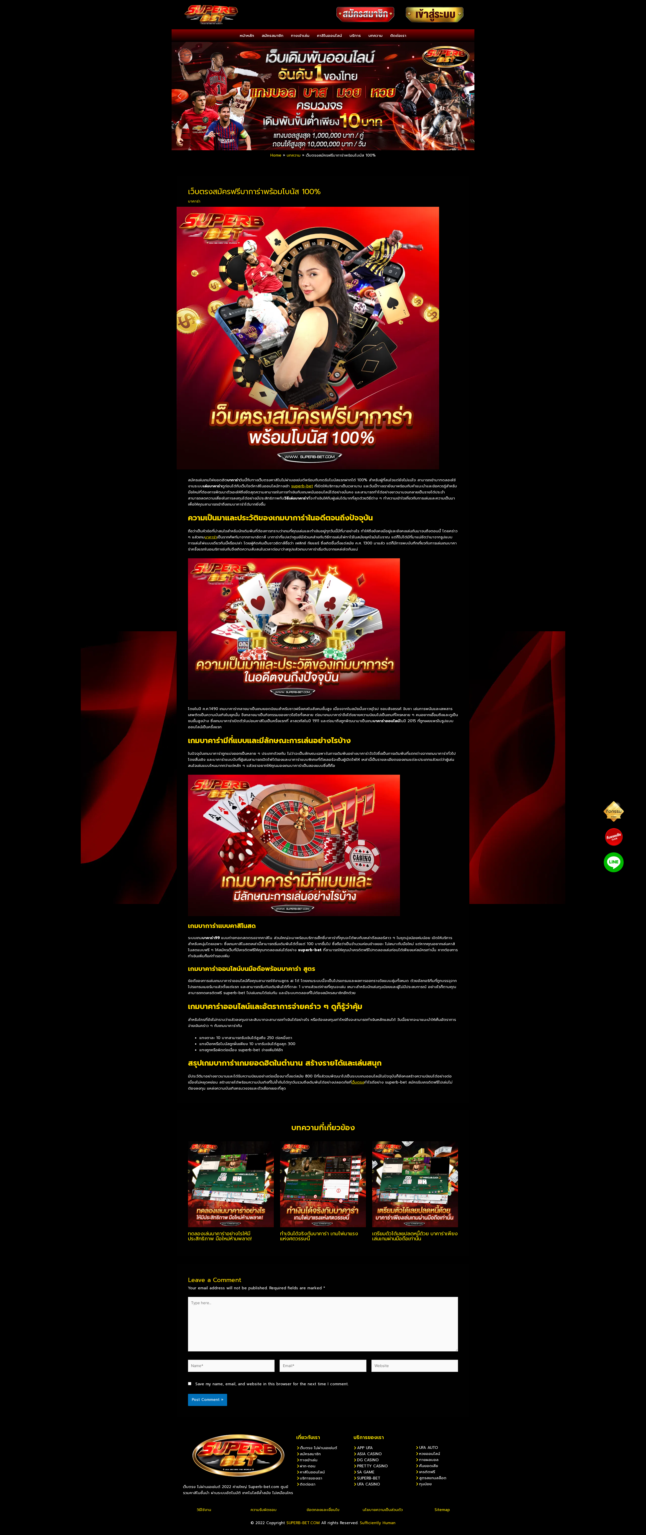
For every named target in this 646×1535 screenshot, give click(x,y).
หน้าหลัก (247, 35)
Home (275, 155)
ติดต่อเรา (398, 35)
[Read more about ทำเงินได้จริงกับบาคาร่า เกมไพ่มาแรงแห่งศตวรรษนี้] (323, 1184)
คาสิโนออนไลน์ (329, 35)
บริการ (355, 35)
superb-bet (302, 486)
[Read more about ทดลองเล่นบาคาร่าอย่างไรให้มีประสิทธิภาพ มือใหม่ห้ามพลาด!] (231, 1184)
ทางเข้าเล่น (300, 35)
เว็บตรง (358, 1082)
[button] (179, 96)
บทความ (375, 35)
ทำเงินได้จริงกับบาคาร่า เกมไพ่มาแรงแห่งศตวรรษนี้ (319, 1236)
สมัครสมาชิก (272, 35)
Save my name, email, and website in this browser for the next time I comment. (271, 1384)
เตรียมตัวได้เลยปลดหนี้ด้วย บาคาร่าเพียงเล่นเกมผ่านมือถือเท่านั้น (415, 1236)
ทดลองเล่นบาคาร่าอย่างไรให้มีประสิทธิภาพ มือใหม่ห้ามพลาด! (220, 1236)
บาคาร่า (194, 201)
